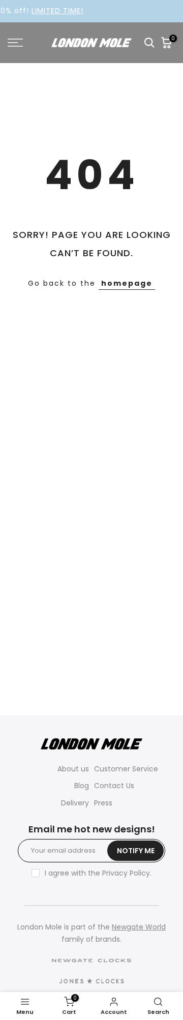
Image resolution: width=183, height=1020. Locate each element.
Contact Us (114, 786)
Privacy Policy (126, 873)
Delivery (75, 803)
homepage (126, 283)
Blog (81, 786)
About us (73, 769)
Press (103, 803)
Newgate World (139, 927)
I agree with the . (98, 873)
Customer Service (126, 769)
